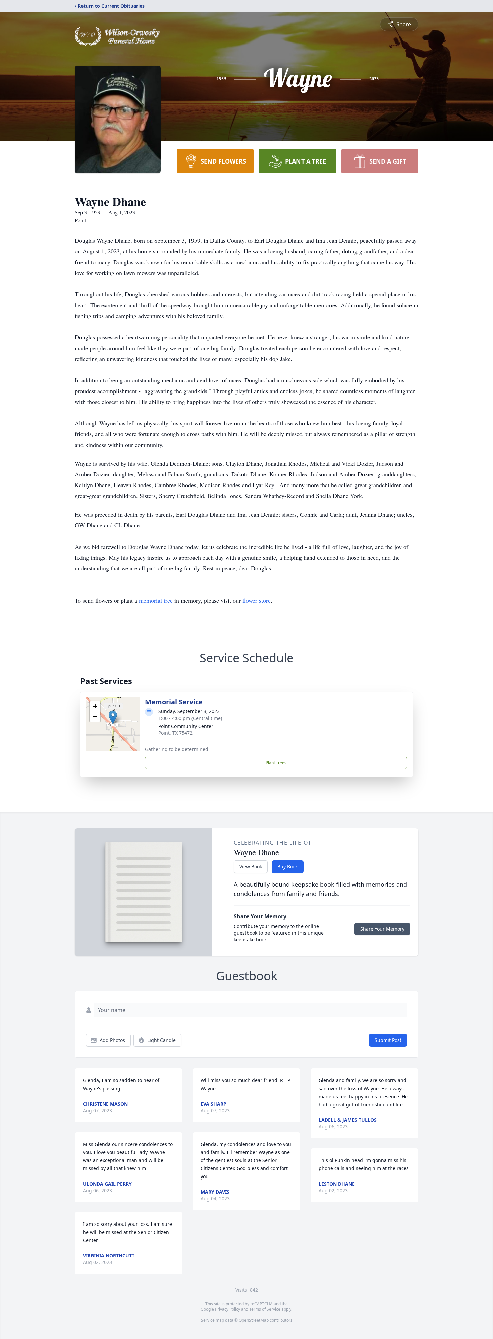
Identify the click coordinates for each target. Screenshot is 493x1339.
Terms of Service (264, 1309)
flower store (256, 600)
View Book (250, 866)
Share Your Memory (382, 929)
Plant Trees (276, 763)
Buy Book (287, 866)
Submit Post (388, 1040)
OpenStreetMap (254, 1320)
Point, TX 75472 (175, 733)
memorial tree (156, 600)
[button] (113, 717)
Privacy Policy (227, 1309)
